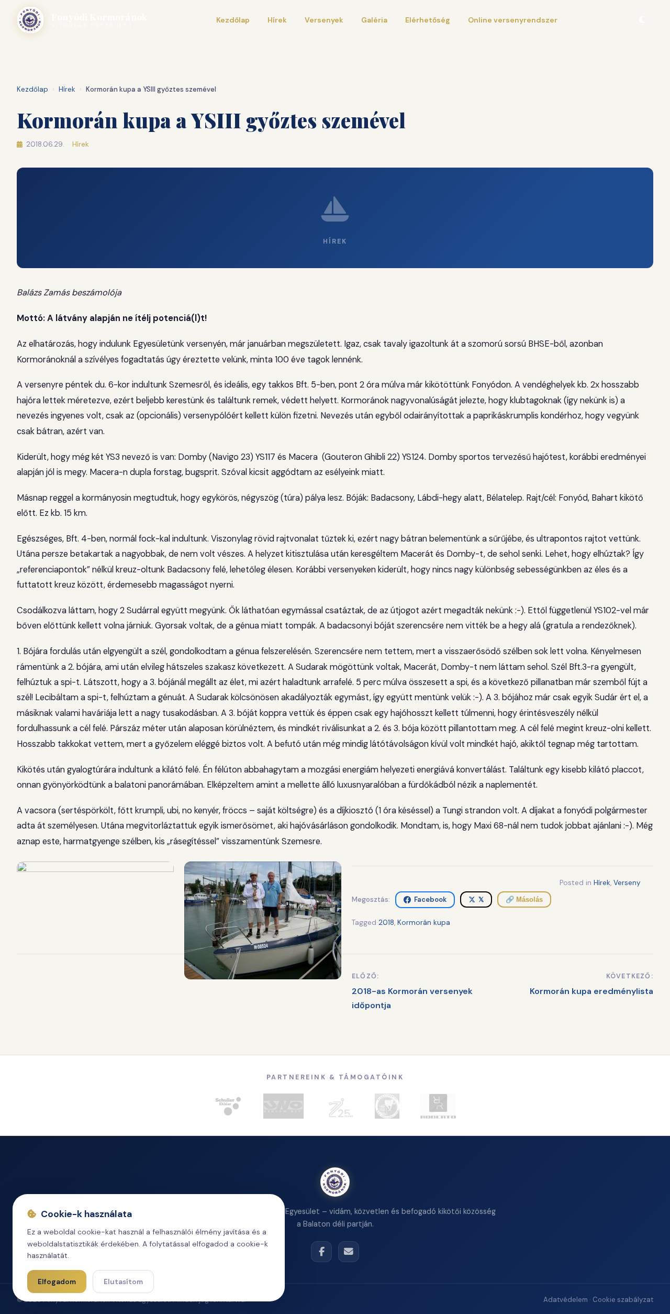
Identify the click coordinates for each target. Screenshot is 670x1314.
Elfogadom (57, 1281)
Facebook (430, 899)
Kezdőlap (233, 20)
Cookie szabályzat (623, 1299)
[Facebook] (321, 1251)
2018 (386, 922)
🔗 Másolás (524, 899)
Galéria (374, 20)
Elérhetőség (427, 20)
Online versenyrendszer (512, 20)
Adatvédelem (565, 1299)
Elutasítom (123, 1281)
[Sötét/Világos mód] (641, 19)
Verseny (627, 882)
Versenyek (324, 20)
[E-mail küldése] (348, 1251)
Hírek (277, 20)
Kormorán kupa (423, 922)
